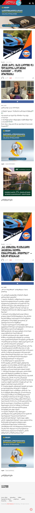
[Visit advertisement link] (17, 45)
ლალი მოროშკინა (10, 164)
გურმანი (23, 499)
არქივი (10, 500)
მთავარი (3, 62)
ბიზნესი (19, 497)
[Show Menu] (30, 3)
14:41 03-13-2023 (19, 78)
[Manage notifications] (31, 509)
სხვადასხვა (3, 500)
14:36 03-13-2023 (19, 260)
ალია (10, 78)
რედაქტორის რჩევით (6, 499)
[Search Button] (33, 3)
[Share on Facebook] (17, 101)
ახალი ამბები (9, 62)
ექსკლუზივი (12, 497)
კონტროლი (16, 499)
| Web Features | (10, 503)
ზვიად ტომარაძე (10, 470)
